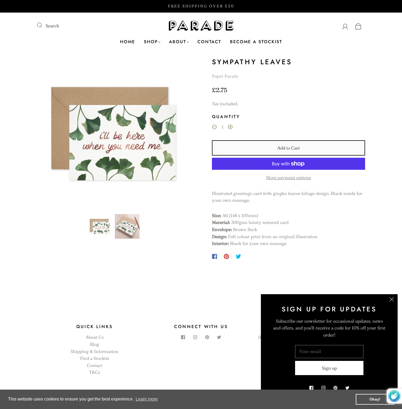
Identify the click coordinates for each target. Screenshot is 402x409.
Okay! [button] (374, 399)
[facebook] (183, 337)
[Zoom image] (113, 135)
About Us (95, 337)
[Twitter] (238, 256)
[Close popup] (392, 300)
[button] (52, 135)
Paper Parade (225, 76)
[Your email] (329, 351)
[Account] (345, 25)
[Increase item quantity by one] (230, 128)
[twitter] (219, 337)
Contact (209, 42)
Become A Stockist (256, 42)
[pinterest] (207, 337)
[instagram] (195, 337)
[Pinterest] (226, 256)
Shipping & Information (94, 351)
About (177, 42)
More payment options (288, 177)
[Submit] (43, 25)
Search (52, 25)
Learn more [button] (147, 399)
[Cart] (358, 25)
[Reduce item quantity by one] (214, 128)
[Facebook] (214, 256)
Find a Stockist (94, 358)
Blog (94, 344)
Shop (151, 42)
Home (127, 42)
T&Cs (94, 372)
